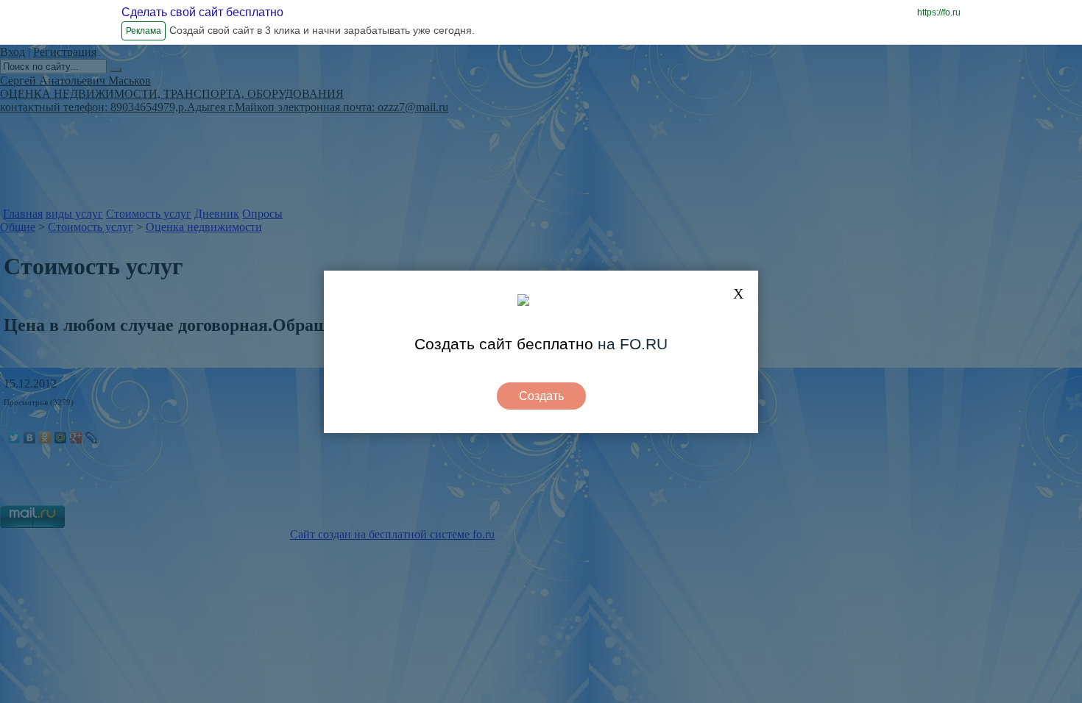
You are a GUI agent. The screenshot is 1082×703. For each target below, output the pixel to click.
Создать (541, 396)
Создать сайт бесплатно (503, 343)
